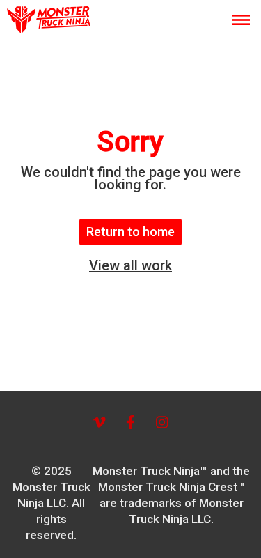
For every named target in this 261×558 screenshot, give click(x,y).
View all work (130, 265)
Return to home (130, 231)
